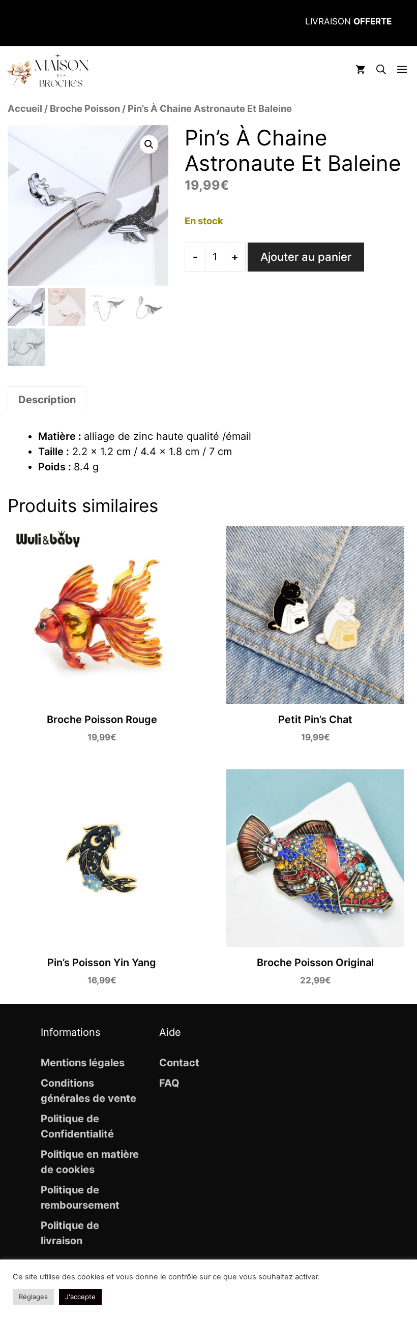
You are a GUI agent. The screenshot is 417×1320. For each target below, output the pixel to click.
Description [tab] (47, 400)
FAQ (169, 1083)
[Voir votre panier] (360, 70)
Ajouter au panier (305, 256)
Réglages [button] (33, 1297)
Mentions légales (83, 1063)
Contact (179, 1063)
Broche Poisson (85, 108)
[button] (381, 70)
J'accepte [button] (80, 1297)
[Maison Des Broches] (48, 70)
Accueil (25, 108)
